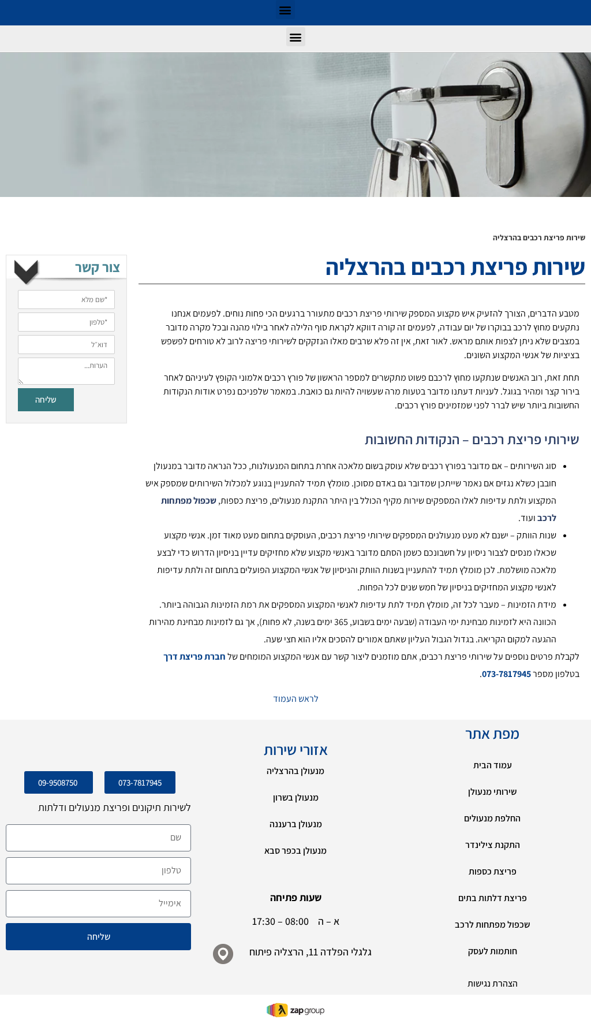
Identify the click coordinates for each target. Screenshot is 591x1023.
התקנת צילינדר (492, 845)
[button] (285, 9)
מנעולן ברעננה (296, 824)
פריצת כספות (493, 871)
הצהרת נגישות (492, 983)
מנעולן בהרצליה (295, 771)
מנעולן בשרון (296, 797)
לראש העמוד (296, 699)
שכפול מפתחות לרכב (492, 924)
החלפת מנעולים (492, 818)
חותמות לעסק (492, 951)
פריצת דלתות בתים (492, 898)
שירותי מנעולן (492, 792)
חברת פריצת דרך (194, 656)
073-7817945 (506, 674)
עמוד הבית (492, 765)
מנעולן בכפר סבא (295, 851)
